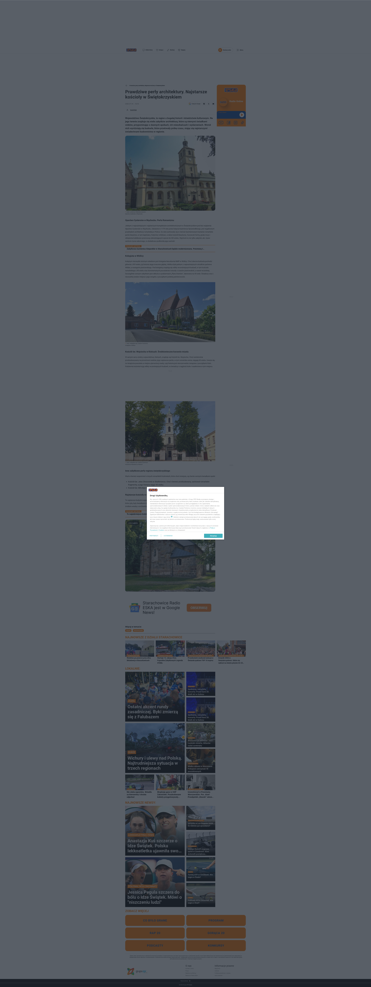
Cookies (161, 530)
